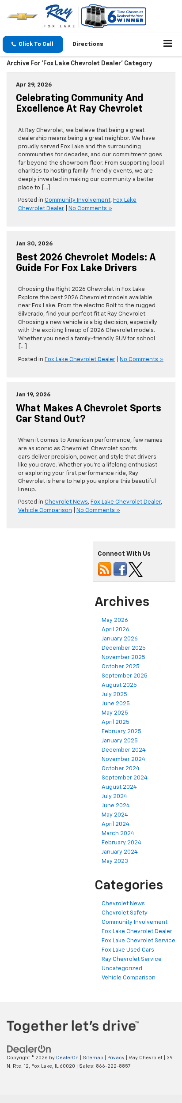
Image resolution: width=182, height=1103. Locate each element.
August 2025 (119, 685)
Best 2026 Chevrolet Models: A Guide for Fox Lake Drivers (85, 263)
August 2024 (119, 787)
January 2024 (120, 852)
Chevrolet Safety (125, 913)
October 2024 (121, 769)
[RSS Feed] (105, 569)
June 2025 (116, 704)
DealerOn (67, 1057)
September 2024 (125, 778)
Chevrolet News (66, 502)
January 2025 (120, 741)
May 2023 (115, 861)
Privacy (116, 1057)
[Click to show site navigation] (168, 44)
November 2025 (123, 657)
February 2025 (121, 731)
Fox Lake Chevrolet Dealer (80, 359)
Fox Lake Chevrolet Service (138, 941)
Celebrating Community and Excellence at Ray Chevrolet (79, 104)
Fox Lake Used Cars (128, 950)
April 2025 (115, 722)
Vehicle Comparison (45, 510)
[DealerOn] (29, 1049)
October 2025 (121, 667)
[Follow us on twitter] (136, 569)
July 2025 (114, 694)
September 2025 (125, 676)
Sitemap (93, 1057)
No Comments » (90, 208)
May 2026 (115, 620)
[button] (33, 44)
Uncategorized (122, 968)
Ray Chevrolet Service (132, 959)
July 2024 (114, 796)
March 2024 (118, 833)
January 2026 (120, 639)
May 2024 (115, 815)
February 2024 (121, 843)
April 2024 (115, 824)
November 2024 (123, 759)
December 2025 (124, 648)
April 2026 (115, 629)
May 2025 (115, 713)
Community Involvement (77, 200)
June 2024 (116, 806)
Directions (87, 44)
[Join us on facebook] (120, 569)
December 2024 (124, 750)
